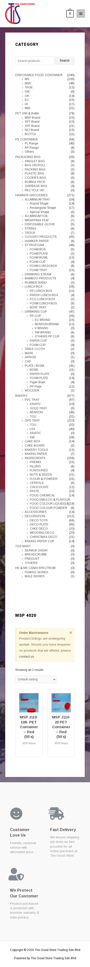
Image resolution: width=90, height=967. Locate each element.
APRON (30, 357)
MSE (28, 83)
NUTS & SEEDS (41, 474)
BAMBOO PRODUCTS (40, 278)
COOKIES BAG (35, 177)
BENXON (36, 412)
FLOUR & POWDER (44, 479)
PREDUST (32, 558)
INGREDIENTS (35, 458)
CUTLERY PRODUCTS (41, 237)
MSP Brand (32, 117)
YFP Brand (32, 126)
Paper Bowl (37, 382)
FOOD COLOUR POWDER (48, 508)
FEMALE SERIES (36, 572)
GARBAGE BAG (36, 186)
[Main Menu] (80, 13)
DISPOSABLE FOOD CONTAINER (38, 75)
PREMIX (35, 462)
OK (27, 96)
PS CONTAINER (26, 139)
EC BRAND (42, 320)
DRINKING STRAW (38, 274)
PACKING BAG (35, 169)
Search (65, 60)
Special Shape (39, 212)
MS (27, 79)
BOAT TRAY (38, 307)
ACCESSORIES (36, 512)
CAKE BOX (32, 441)
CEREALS (37, 483)
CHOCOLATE (39, 487)
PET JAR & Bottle (27, 113)
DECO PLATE (39, 524)
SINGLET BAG (35, 161)
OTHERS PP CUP (47, 336)
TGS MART (23, 546)
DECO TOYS (39, 520)
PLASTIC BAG (34, 173)
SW (27, 91)
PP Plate (36, 386)
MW (27, 108)
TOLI (33, 416)
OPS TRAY (32, 420)
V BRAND (41, 328)
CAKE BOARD (35, 445)
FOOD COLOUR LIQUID (47, 503)
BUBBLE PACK (35, 182)
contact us (26, 656)
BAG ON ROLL (35, 165)
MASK (29, 353)
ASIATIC (35, 404)
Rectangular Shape (43, 208)
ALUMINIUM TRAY (37, 199)
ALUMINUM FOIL (36, 216)
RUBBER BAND (36, 282)
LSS (32, 429)
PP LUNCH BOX (41, 291)
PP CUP (35, 316)
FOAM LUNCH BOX (43, 266)
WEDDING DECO (42, 532)
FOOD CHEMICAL (42, 495)
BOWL (34, 369)
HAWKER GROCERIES (31, 195)
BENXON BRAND (47, 324)
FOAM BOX (38, 249)
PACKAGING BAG (27, 157)
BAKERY (21, 396)
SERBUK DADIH (36, 550)
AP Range (32, 147)
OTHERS (31, 563)
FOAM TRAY (38, 270)
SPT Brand (32, 121)
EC (27, 100)
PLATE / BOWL (35, 365)
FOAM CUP (38, 262)
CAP (28, 361)
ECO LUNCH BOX (42, 299)
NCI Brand (32, 130)
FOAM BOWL (39, 257)
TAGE (29, 87)
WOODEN (32, 390)
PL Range (31, 143)
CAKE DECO (39, 528)
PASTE (34, 491)
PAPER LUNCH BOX (44, 295)
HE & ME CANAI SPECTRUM (35, 568)
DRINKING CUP (36, 311)
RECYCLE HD (34, 190)
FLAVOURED (39, 470)
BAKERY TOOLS (36, 450)
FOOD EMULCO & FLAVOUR (50, 499)
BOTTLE (30, 134)
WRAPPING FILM (36, 220)
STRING (30, 228)
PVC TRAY (32, 400)
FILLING (35, 466)
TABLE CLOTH (35, 349)
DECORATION (35, 516)
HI (26, 104)
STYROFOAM (34, 245)
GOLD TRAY (38, 408)
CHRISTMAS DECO (43, 537)
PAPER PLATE (40, 374)
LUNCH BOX (33, 286)
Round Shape (39, 203)
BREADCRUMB (35, 554)
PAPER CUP (38, 340)
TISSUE (30, 233)
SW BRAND (43, 332)
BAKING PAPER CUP (39, 541)
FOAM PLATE (39, 253)
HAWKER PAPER (37, 241)
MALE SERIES (34, 576)
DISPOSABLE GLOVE (40, 224)
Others (29, 151)
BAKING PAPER (36, 454)
